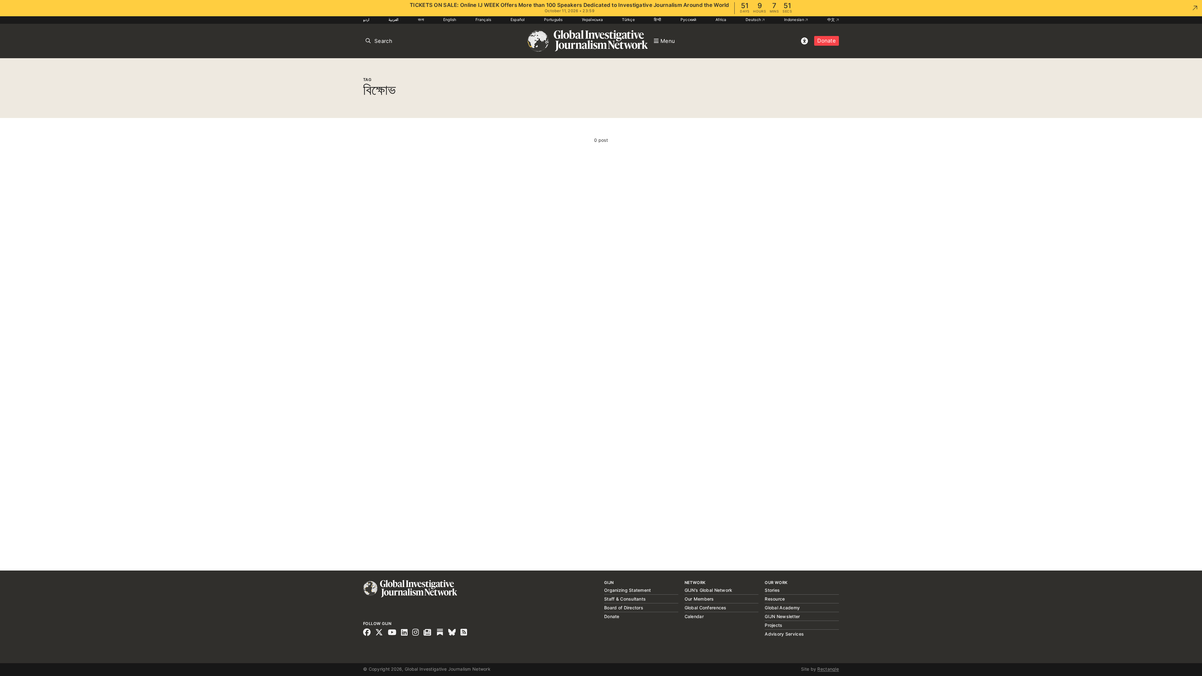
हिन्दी (657, 19)
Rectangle (828, 669)
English (449, 19)
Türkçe (628, 19)
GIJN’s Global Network (708, 590)
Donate (826, 41)
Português (553, 19)
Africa (721, 19)
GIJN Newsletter (782, 616)
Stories (772, 590)
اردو (366, 19)
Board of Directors (623, 607)
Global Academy (782, 607)
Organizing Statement (627, 590)
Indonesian (794, 19)
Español (518, 19)
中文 (831, 19)
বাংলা (421, 19)
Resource (775, 599)
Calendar (694, 616)
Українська (592, 19)
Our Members (699, 599)
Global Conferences (706, 607)
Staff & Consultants (625, 599)
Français (483, 19)
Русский (688, 19)
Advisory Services (784, 634)
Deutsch (754, 19)
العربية (393, 19)
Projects (773, 625)
